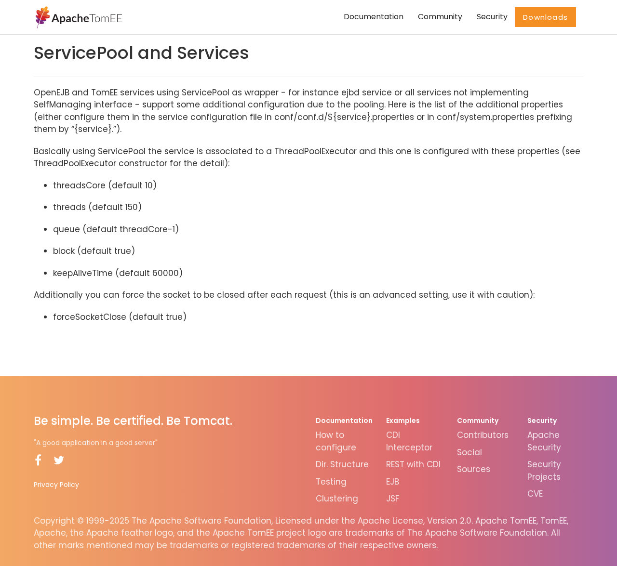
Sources (473, 469)
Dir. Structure (342, 464)
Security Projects (544, 471)
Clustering (337, 498)
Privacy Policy (56, 484)
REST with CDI (413, 464)
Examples (403, 420)
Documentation (373, 16)
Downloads (545, 17)
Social (469, 452)
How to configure (336, 441)
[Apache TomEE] (78, 16)
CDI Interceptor (409, 441)
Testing (331, 481)
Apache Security (544, 441)
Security (492, 16)
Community (440, 16)
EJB (392, 481)
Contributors (483, 435)
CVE (535, 494)
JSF (392, 498)
